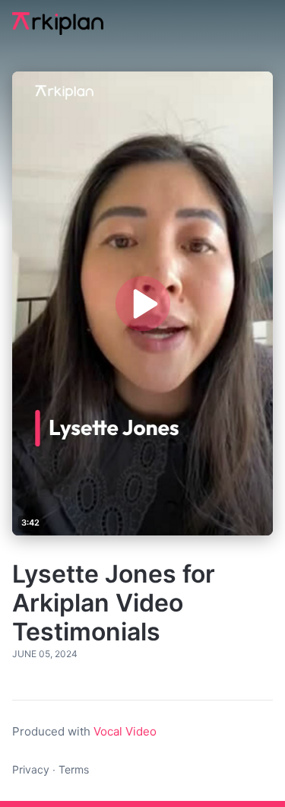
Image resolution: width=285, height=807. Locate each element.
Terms (74, 769)
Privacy (30, 769)
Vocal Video (125, 731)
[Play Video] (142, 303)
